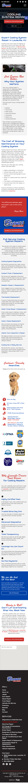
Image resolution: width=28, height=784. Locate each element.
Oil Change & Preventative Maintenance (11, 727)
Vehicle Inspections (8, 748)
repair (21, 159)
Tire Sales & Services (9, 734)
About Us (5, 692)
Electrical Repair (7, 724)
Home (4, 690)
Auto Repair (6, 696)
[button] (26, 18)
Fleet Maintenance (8, 746)
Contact (5, 712)
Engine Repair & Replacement (12, 740)
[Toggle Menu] (25, 5)
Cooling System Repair (9, 722)
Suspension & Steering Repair (12, 732)
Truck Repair (6, 701)
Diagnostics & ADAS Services (12, 720)
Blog (3, 710)
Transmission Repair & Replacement (9, 743)
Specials (5, 707)
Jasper (4, 694)
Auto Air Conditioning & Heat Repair (12, 737)
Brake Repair (6, 730)
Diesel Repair (6, 699)
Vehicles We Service (9, 703)
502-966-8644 (14, 631)
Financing (5, 705)
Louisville (6, 489)
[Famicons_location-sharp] (18, 2)
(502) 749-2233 (13, 420)
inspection (12, 191)
